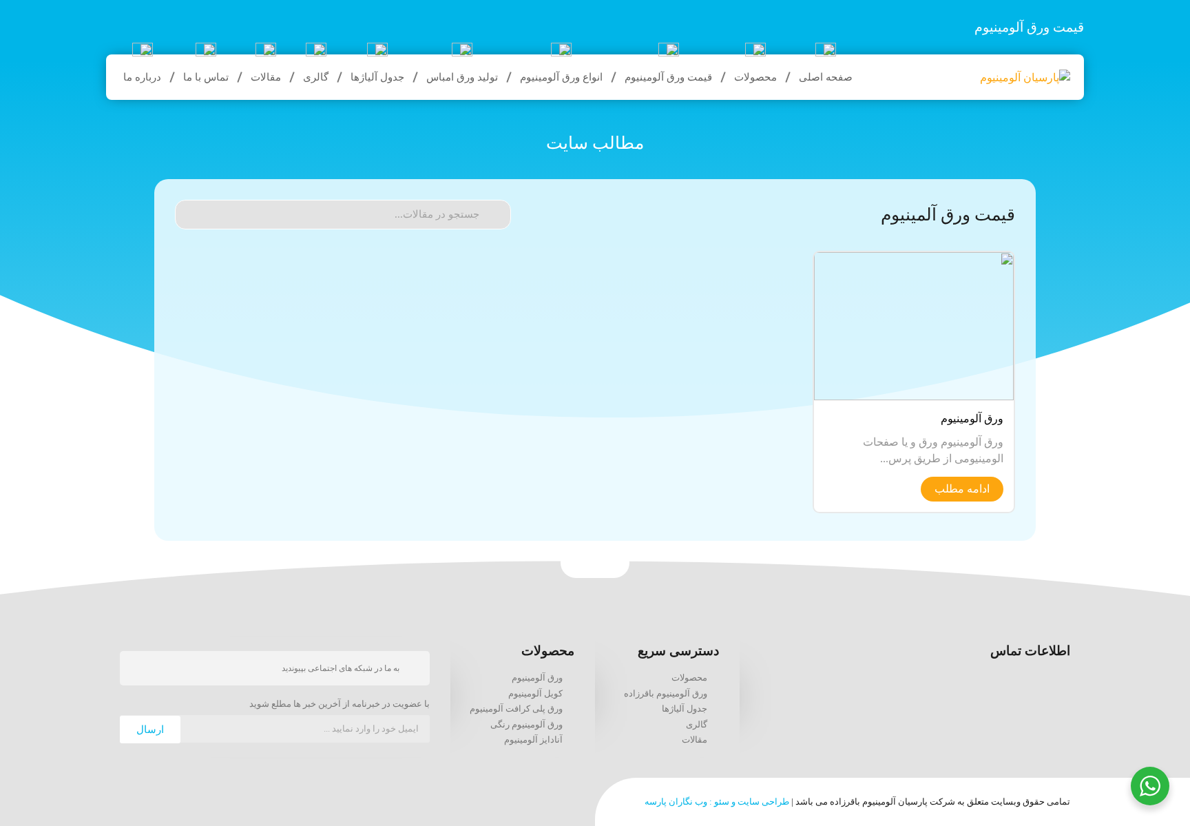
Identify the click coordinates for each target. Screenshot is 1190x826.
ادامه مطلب (962, 489)
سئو (721, 801)
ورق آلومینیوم (972, 418)
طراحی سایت (763, 801)
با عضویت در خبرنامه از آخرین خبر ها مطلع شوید (339, 704)
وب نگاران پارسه (676, 801)
